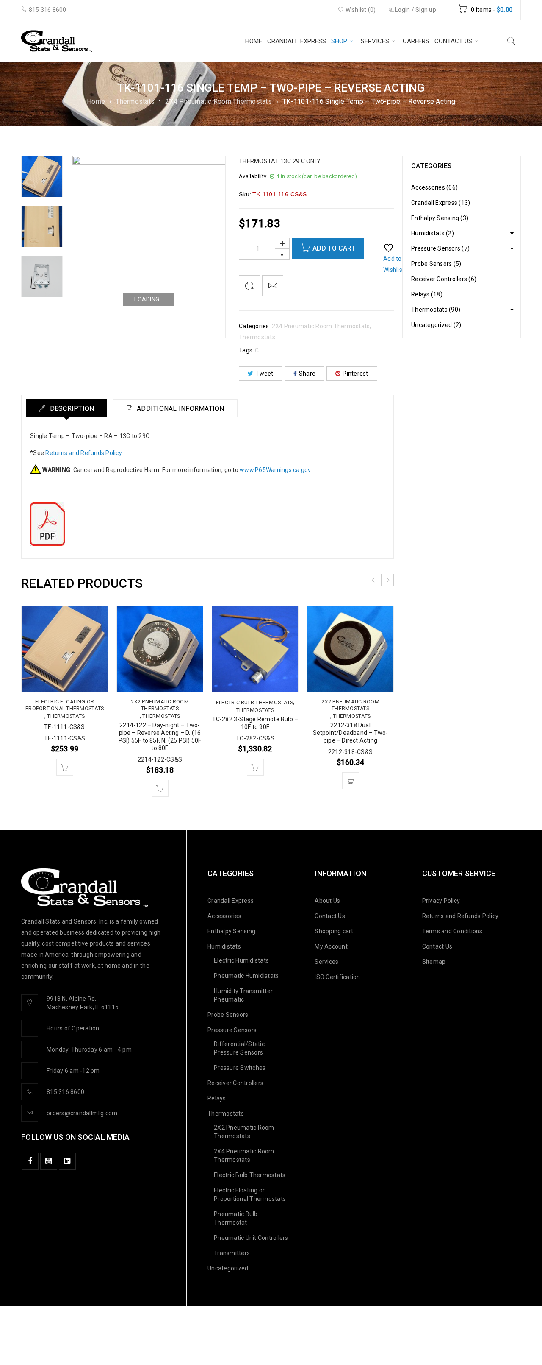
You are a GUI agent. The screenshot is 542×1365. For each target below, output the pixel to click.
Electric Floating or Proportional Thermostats (64, 705)
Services (326, 961)
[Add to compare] (249, 285)
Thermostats (135, 102)
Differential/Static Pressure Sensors (239, 1048)
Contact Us (330, 916)
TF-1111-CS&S (64, 726)
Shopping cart (334, 931)
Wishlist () (360, 9)
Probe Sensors (227, 1014)
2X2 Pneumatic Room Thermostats (160, 705)
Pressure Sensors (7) (440, 248)
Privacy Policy (441, 900)
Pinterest (355, 373)
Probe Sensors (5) (436, 263)
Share (307, 373)
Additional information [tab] (179, 409)
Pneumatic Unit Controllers (251, 1237)
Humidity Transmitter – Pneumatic (246, 995)
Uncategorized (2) (436, 324)
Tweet (264, 373)
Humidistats (224, 946)
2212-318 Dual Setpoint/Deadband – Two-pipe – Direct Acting (350, 733)
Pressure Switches (239, 1067)
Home (96, 102)
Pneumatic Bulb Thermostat (236, 1218)
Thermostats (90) (435, 309)
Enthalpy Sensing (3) (439, 218)
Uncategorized (227, 1268)
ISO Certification (337, 977)
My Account (331, 946)
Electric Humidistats (241, 960)
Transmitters (232, 1253)
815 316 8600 (46, 9)
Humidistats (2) (432, 233)
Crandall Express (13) (440, 202)
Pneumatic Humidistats (246, 975)
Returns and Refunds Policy (83, 452)
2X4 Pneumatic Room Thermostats (218, 102)
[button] (64, 767)
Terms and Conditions (452, 931)
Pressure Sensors (232, 1030)
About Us (327, 900)
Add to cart (333, 248)
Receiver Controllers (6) (443, 279)
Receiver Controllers (235, 1083)
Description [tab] (71, 409)
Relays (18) (426, 294)
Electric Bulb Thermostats (254, 703)
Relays (216, 1098)
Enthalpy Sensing (231, 931)
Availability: (253, 176)
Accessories (224, 916)
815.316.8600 (65, 1092)
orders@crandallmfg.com (82, 1113)
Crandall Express (230, 900)
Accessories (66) (434, 187)
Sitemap (434, 961)
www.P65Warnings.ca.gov (275, 469)
